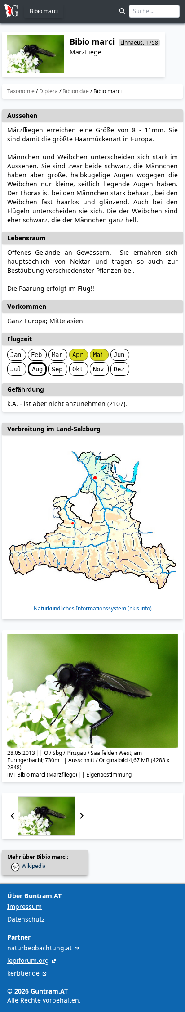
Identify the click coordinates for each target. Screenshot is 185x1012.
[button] (12, 816)
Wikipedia (34, 866)
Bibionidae (75, 91)
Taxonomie (21, 91)
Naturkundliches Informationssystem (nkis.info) (93, 608)
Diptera (48, 91)
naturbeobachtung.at (39, 948)
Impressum (24, 906)
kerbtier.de (23, 973)
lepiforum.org (28, 960)
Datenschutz (26, 919)
